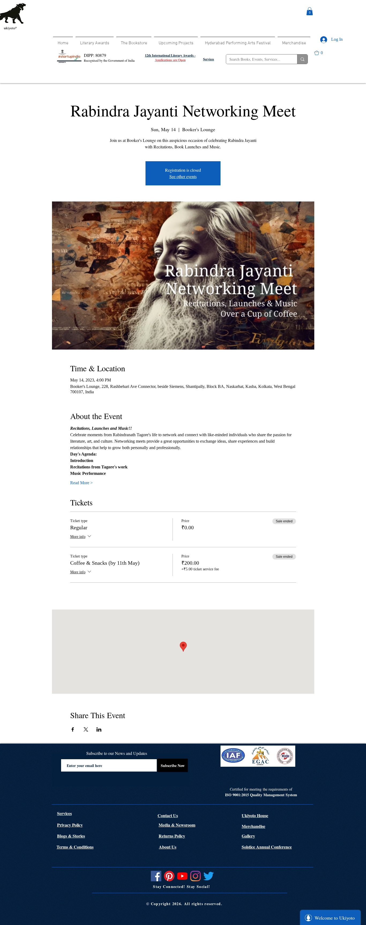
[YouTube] (182, 876)
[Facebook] (156, 876)
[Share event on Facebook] (72, 729)
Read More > (81, 482)
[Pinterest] (169, 876)
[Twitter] (208, 876)
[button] (309, 11)
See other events (183, 176)
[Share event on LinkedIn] (99, 729)
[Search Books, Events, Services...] (302, 59)
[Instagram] (195, 876)
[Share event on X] (85, 729)
